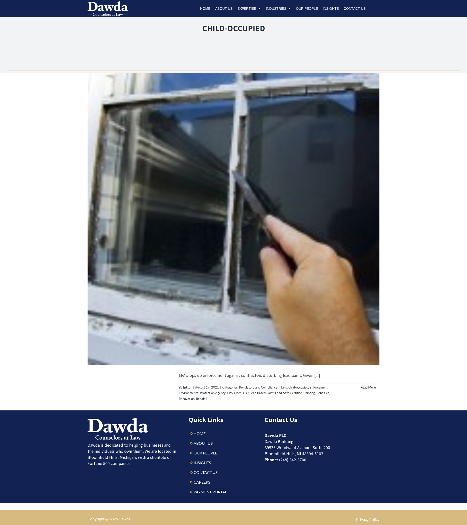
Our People (307, 8)
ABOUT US (203, 443)
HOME (200, 433)
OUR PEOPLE (205, 453)
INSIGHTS (202, 462)
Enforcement (319, 387)
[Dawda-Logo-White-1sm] (118, 419)
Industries (276, 8)
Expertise (246, 8)
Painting (309, 393)
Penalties (322, 393)
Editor (187, 387)
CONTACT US (205, 472)
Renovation (187, 399)
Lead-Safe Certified (288, 393)
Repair (200, 399)
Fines (238, 393)
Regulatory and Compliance (258, 387)
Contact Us (355, 8)
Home (205, 8)
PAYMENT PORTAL (210, 491)
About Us (224, 8)
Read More (368, 387)
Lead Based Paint (262, 393)
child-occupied (298, 387)
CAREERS (202, 482)
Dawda (125, 518)
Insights (331, 8)
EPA (230, 393)
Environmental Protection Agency (202, 393)
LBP (245, 393)
